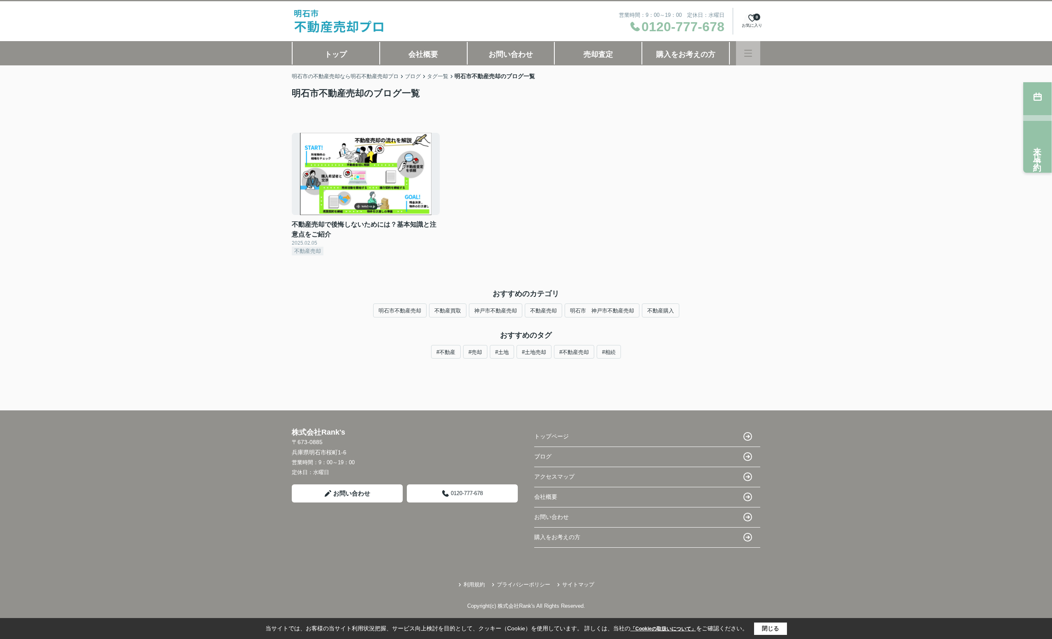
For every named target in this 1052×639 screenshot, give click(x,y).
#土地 (502, 352)
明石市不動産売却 (399, 311)
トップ (336, 54)
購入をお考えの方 (685, 54)
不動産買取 (447, 311)
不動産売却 (543, 311)
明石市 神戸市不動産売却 (602, 311)
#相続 (609, 352)
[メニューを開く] (748, 53)
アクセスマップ (554, 476)
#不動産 (445, 352)
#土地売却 (534, 352)
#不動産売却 (574, 352)
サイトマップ (578, 584)
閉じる (770, 628)
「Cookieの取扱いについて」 (663, 629)
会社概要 (423, 54)
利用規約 (474, 584)
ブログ (542, 456)
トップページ (551, 436)
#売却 (475, 352)
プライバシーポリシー (523, 584)
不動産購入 (660, 311)
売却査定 (598, 54)
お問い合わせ (511, 54)
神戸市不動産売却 (495, 311)
